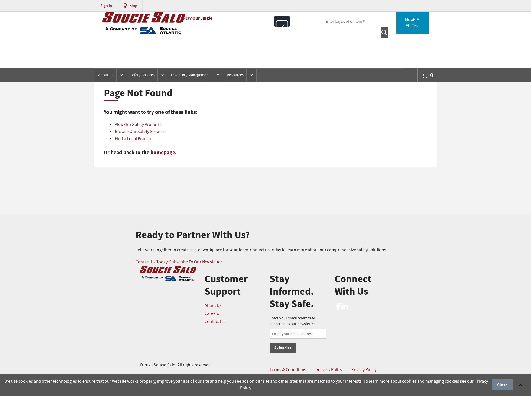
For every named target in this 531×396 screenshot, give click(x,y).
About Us (105, 75)
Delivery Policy (328, 370)
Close (502, 385)
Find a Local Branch (133, 139)
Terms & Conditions (288, 370)
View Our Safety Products (138, 125)
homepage (162, 152)
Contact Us (215, 322)
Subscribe (282, 347)
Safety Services (142, 75)
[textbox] (355, 21)
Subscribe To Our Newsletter (195, 262)
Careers (212, 314)
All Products (282, 21)
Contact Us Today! (152, 262)
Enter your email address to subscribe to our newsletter (292, 321)
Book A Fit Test (412, 22)
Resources (235, 75)
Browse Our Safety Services (140, 132)
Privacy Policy (363, 370)
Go (384, 32)
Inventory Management (190, 75)
